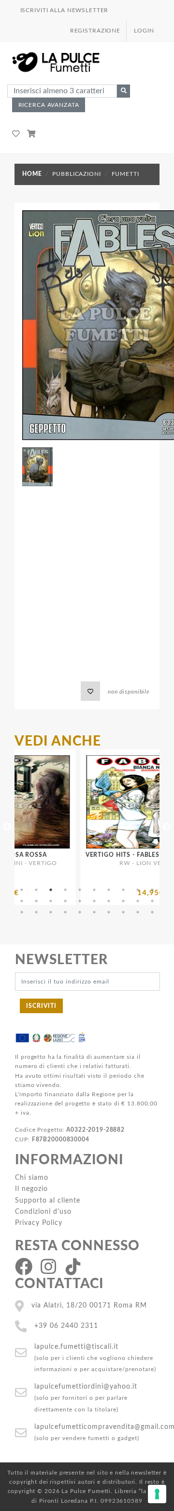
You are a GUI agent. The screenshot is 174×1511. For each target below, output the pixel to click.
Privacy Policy (38, 1222)
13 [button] (51, 901)
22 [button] (36, 912)
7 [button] (109, 890)
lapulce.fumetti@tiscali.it (76, 1346)
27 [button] (109, 912)
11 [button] (22, 901)
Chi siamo (31, 1177)
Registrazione (95, 31)
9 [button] (138, 890)
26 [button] (94, 912)
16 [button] (94, 901)
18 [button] (123, 901)
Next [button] (167, 827)
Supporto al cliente (47, 1200)
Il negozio (31, 1188)
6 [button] (94, 890)
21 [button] (22, 912)
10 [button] (152, 890)
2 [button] (36, 890)
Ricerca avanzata (48, 105)
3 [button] (51, 890)
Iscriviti (41, 1006)
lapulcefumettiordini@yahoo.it (85, 1386)
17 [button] (109, 901)
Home (32, 174)
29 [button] (138, 912)
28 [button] (123, 912)
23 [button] (51, 912)
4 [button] (65, 890)
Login (144, 31)
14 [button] (65, 901)
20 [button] (152, 901)
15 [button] (80, 901)
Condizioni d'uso (43, 1211)
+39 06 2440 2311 (66, 1325)
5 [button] (80, 890)
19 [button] (138, 901)
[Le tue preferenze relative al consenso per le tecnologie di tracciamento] (157, 1494)
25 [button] (80, 912)
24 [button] (65, 912)
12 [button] (36, 901)
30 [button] (152, 912)
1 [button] (22, 890)
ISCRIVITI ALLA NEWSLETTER (64, 10)
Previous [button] (7, 827)
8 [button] (123, 890)
